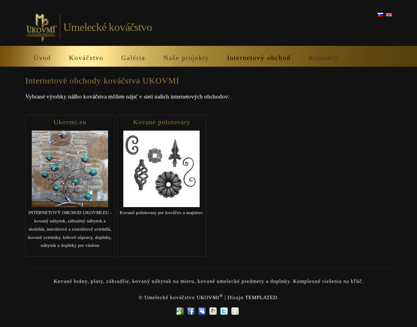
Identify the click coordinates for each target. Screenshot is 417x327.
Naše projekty (186, 57)
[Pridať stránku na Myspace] (202, 311)
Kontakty (324, 57)
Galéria (133, 57)
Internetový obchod (259, 57)
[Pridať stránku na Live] (213, 311)
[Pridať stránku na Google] (180, 311)
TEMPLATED (261, 297)
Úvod (42, 57)
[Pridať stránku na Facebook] (191, 311)
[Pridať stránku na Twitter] (224, 311)
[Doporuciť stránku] (235, 311)
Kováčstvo (86, 57)
